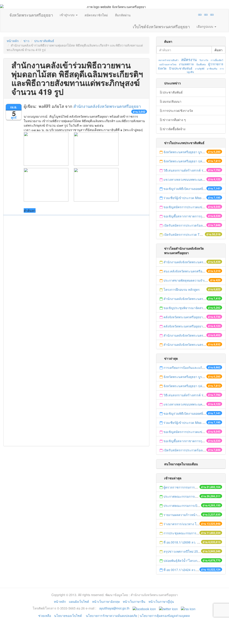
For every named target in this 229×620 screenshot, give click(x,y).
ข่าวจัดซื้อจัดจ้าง (174, 129)
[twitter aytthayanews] (168, 608)
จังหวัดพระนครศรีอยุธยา (31, 14)
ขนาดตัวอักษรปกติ (191, 14)
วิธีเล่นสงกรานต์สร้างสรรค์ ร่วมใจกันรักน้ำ (193, 170)
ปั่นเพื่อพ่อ (201, 64)
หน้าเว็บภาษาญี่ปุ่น (161, 601)
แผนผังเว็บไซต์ (79, 601)
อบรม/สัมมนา (172, 101)
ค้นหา (218, 50)
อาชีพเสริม (212, 68)
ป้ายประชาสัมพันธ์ (180, 68)
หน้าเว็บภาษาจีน (134, 601)
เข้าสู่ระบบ (67, 15)
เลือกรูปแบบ (205, 26)
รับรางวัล (203, 60)
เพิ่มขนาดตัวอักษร (196, 14)
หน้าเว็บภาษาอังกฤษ (106, 601)
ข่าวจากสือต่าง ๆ (174, 119)
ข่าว (26, 40)
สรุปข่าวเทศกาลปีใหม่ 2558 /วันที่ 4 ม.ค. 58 (193, 551)
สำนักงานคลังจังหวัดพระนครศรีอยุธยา (107, 106)
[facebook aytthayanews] (144, 608)
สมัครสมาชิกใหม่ (96, 15)
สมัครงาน (189, 59)
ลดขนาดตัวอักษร (187, 14)
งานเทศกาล (186, 64)
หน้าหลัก (13, 40)
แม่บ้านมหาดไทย (167, 64)
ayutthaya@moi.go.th (114, 608)
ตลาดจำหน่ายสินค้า (169, 60)
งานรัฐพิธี (199, 68)
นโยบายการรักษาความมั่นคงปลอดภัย (111, 615)
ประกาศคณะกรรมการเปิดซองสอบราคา (190, 496)
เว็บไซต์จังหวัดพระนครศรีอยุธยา (161, 25)
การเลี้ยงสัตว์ (217, 60)
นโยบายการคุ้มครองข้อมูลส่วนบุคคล (165, 615)
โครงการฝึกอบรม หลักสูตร (181, 289)
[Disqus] (76, 275)
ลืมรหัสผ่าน (123, 15)
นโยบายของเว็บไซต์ (68, 615)
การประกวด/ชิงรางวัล (178, 110)
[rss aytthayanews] (188, 608)
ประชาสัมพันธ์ (44, 40)
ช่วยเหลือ (44, 615)
